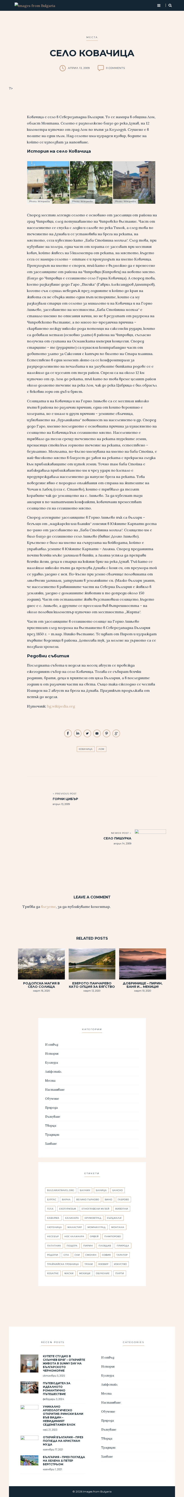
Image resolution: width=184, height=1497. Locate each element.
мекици (84, 1273)
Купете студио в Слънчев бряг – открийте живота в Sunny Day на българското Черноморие (64, 1363)
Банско (117, 1190)
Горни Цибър (65, 799)
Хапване (51, 1144)
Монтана (117, 1227)
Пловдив (105, 1245)
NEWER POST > (121, 833)
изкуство (120, 1264)
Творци (50, 1126)
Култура (51, 1063)
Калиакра (72, 1218)
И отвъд (51, 1045)
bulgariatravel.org (60, 1190)
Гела (50, 1209)
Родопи (52, 1255)
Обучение (52, 1099)
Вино (108, 1199)
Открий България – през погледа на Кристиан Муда (63, 1441)
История (51, 1054)
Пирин (88, 1245)
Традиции (52, 1135)
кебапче (53, 1273)
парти (119, 1273)
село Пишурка (117, 838)
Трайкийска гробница (63, 1264)
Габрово (123, 1199)
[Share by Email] (97, 736)
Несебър (53, 1236)
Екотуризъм (67, 1209)
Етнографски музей (96, 1209)
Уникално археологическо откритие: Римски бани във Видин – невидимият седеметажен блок (63, 1415)
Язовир (103, 1264)
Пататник (54, 1245)
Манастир (75, 1227)
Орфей (94, 1236)
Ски (77, 1255)
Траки (89, 1264)
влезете (48, 906)
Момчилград (97, 1227)
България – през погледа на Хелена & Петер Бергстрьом (64, 1460)
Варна (66, 1199)
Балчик (85, 1190)
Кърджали (114, 1218)
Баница (101, 1190)
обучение (103, 1273)
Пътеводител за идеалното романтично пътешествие (56, 1389)
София (106, 1255)
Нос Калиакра (74, 1236)
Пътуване (52, 1117)
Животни (121, 1209)
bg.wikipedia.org (61, 706)
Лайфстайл (53, 1072)
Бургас (51, 1199)
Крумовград (93, 1218)
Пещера (72, 1245)
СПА (66, 1255)
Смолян (90, 1255)
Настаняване (55, 1090)
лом (101, 749)
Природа (51, 1108)
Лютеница (54, 1227)
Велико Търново (87, 1199)
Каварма (53, 1218)
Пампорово (112, 1236)
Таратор (122, 1255)
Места (92, 37)
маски (69, 1273)
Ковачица (86, 749)
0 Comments (115, 68)
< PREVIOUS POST (65, 793)
